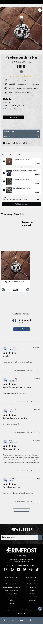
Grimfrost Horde (32, 581)
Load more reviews (21, 510)
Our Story (11, 597)
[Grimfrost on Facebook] (12, 569)
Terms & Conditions (11, 590)
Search (11, 603)
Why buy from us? (32, 577)
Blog (11, 600)
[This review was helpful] (33, 370)
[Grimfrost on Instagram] (5, 569)
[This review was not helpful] (37, 370)
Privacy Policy (12, 594)
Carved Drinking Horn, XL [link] (22, 188)
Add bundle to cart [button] (21, 204)
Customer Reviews (12, 584)
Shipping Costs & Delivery (12, 587)
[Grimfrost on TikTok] (37, 569)
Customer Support (12, 581)
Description (9, 131)
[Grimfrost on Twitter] (24, 569)
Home (21, 2)
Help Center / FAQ (11, 577)
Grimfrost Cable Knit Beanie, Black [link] (25, 170)
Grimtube (32, 590)
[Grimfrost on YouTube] (18, 569)
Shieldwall (32, 600)
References (32, 587)
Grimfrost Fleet (32, 584)
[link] (9, 161)
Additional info (11, 136)
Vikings (32, 594)
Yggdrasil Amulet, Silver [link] (21, 159)
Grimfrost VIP (32, 597)
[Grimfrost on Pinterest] (30, 569)
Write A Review (22, 329)
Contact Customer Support (21, 565)
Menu (22, 620)
